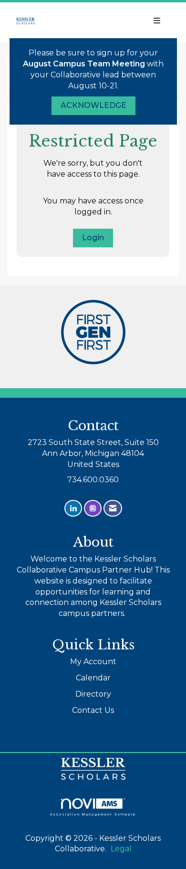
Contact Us (93, 710)
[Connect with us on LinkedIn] (73, 508)
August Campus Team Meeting (84, 63)
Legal (121, 848)
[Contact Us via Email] (112, 508)
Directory (93, 694)
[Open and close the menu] (115, 21)
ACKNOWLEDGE (93, 105)
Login (93, 237)
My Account (93, 661)
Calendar (93, 677)
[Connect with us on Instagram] (93, 508)
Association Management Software (93, 814)
